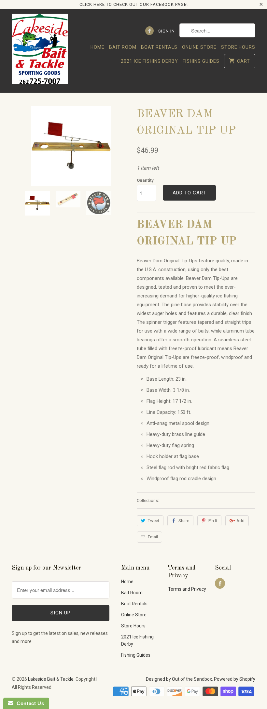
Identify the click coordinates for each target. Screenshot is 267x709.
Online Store (199, 47)
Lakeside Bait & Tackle (51, 679)
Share (183, 520)
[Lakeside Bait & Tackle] (40, 50)
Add (240, 520)
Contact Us (28, 703)
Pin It (212, 520)
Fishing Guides (201, 61)
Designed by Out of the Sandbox (179, 679)
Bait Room (122, 47)
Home (98, 47)
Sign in (166, 31)
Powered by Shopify (234, 679)
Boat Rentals (159, 47)
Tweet (153, 520)
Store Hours (238, 47)
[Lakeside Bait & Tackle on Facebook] (149, 30)
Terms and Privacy (187, 589)
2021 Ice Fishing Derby (149, 61)
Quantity (145, 180)
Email (153, 536)
